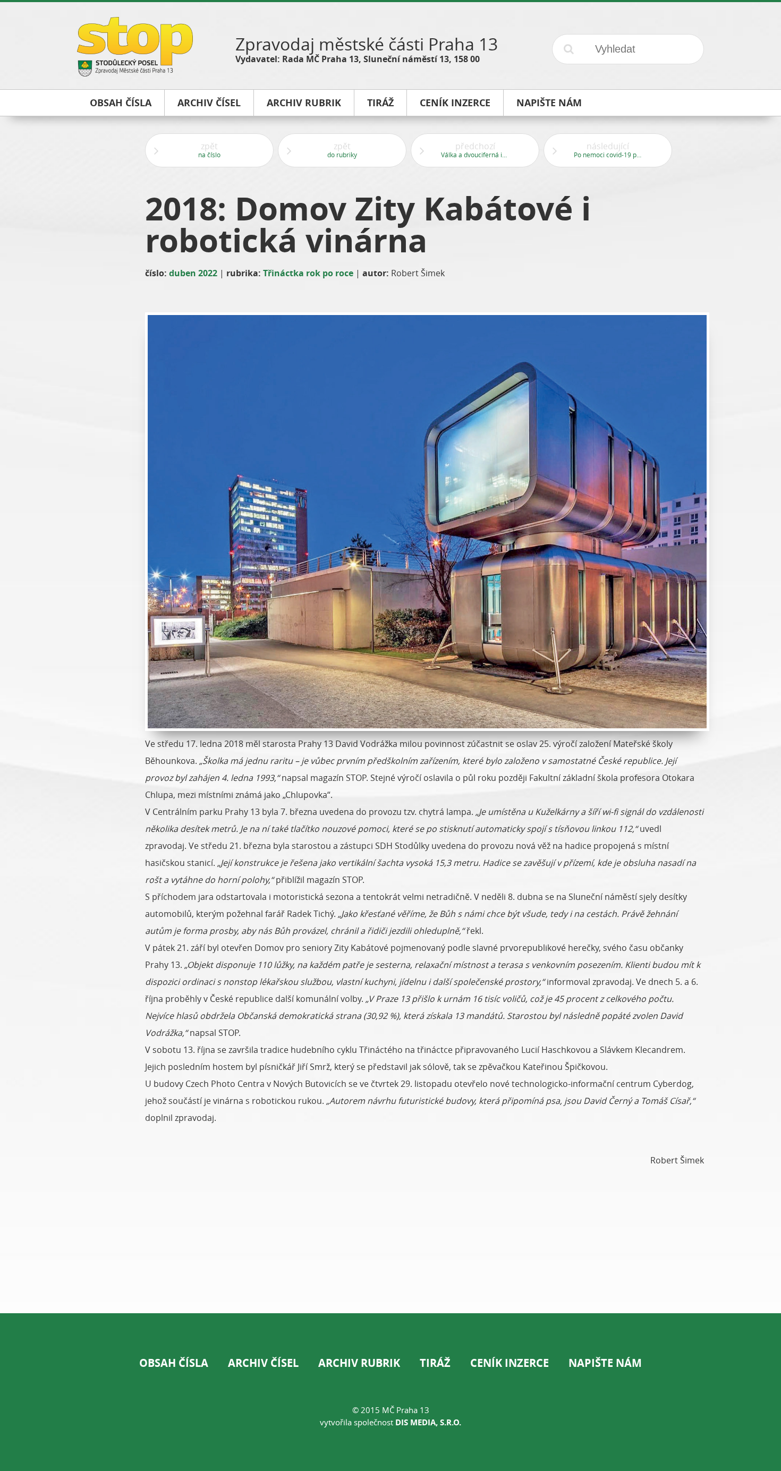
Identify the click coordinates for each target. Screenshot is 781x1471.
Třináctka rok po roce (308, 273)
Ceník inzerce (509, 1363)
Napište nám (605, 1363)
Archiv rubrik (359, 1363)
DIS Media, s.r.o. (428, 1422)
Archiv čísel (263, 1363)
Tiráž (435, 1363)
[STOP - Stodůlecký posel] (135, 72)
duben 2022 (193, 273)
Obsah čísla (173, 1363)
